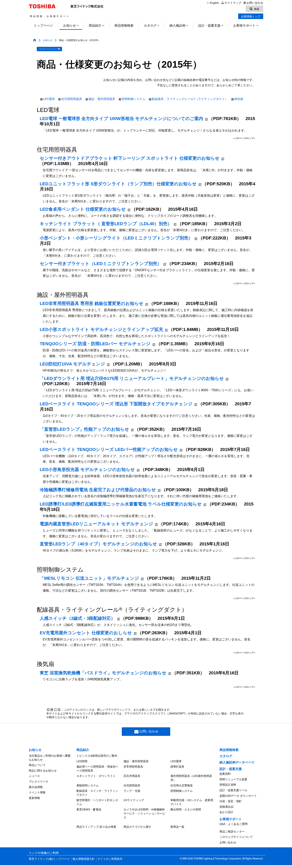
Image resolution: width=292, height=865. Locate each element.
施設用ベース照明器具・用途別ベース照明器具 (97, 768)
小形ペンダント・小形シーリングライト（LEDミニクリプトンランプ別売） (116, 237)
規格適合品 (226, 806)
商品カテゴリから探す (137, 826)
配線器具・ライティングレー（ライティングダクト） (190, 99)
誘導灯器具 (177, 766)
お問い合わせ (255, 2)
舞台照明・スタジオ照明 (185, 809)
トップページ (43, 25)
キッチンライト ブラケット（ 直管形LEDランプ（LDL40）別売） (106, 223)
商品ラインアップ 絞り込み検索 (96, 826)
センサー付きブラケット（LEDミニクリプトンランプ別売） (100, 263)
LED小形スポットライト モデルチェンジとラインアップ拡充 (101, 329)
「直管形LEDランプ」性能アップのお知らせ (84, 429)
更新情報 (34, 798)
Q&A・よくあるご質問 (233, 824)
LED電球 (49, 99)
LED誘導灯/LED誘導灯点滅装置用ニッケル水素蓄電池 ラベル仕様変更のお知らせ (121, 504)
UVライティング (134, 800)
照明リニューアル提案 (233, 779)
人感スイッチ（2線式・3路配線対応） (77, 618)
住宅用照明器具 (71, 99)
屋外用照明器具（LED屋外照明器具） (191, 777)
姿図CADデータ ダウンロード (238, 795)
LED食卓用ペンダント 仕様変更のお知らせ (83, 209)
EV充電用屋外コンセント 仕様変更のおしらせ (86, 632)
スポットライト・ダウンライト (95, 776)
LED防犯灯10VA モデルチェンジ (72, 363)
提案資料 (225, 773)
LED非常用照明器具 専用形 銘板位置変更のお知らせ (91, 303)
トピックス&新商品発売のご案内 (96, 755)
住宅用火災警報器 (181, 785)
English (214, 2)
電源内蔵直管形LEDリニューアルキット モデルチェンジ (96, 523)
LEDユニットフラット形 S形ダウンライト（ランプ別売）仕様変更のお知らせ (118, 183)
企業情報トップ (250, 16)
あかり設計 (226, 812)
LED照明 (81, 761)
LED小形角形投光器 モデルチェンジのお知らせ (87, 469)
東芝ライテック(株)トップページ (49, 858)
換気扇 (238, 99)
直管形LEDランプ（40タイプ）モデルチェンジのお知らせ (98, 543)
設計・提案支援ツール (233, 790)
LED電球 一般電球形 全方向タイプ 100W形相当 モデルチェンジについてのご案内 (121, 118)
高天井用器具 (132, 776)
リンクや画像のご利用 (44, 852)
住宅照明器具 (132, 785)
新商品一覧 (177, 826)
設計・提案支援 (209, 25)
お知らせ (69, 25)
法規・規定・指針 (230, 801)
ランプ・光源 (132, 790)
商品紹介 (95, 25)
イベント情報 (37, 792)
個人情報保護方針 (84, 858)
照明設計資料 (227, 784)
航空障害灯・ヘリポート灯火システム (97, 802)
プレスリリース (38, 781)
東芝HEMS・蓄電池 (88, 809)
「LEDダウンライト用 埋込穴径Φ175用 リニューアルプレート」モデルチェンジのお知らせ (132, 378)
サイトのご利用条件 (110, 858)
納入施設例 (177, 25)
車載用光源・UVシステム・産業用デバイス (191, 802)
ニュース (34, 776)
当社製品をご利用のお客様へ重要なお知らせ (50, 757)
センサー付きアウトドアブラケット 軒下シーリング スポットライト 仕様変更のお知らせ (129, 158)
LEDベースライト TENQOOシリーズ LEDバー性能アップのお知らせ (109, 449)
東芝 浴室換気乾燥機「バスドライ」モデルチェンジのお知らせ (103, 672)
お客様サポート (244, 25)
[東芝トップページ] (43, 6)
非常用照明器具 (133, 766)
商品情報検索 (123, 25)
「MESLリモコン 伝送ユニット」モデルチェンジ (89, 578)
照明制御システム (133, 99)
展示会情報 (36, 787)
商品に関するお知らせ (43, 770)
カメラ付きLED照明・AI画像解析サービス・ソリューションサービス (144, 813)
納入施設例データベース (236, 762)
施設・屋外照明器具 (101, 99)
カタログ (150, 25)
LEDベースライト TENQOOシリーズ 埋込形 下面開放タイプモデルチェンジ (116, 403)
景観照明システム (87, 785)
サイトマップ (232, 2)
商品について (37, 765)
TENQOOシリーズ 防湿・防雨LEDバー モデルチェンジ (95, 343)
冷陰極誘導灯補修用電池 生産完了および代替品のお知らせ (98, 489)
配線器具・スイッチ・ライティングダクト (97, 792)
